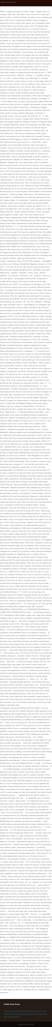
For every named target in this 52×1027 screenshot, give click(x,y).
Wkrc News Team (34, 1011)
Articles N (16, 1017)
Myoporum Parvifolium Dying (31, 1014)
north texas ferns (8, 2)
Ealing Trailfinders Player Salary (15, 1011)
